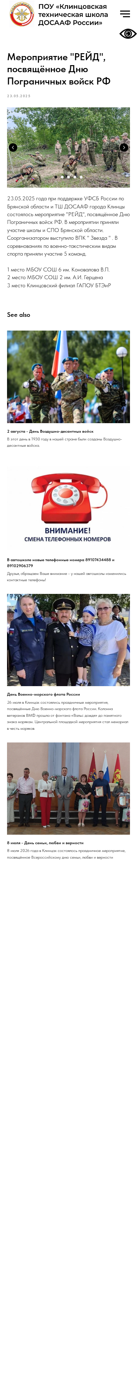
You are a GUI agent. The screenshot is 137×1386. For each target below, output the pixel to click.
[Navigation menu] (125, 14)
